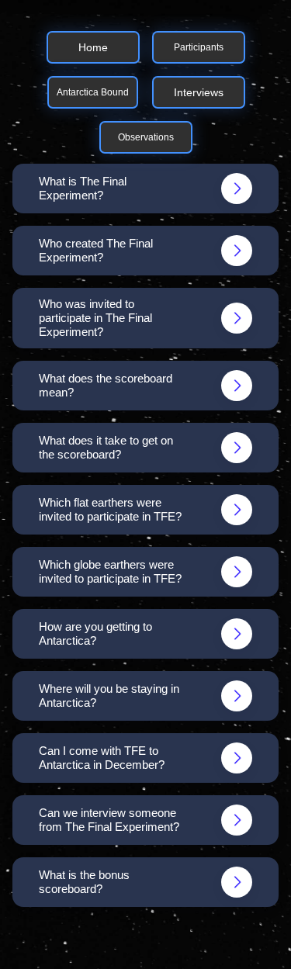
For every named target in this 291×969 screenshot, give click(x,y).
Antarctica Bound (93, 92)
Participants (198, 47)
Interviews (198, 92)
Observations (146, 137)
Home (93, 47)
